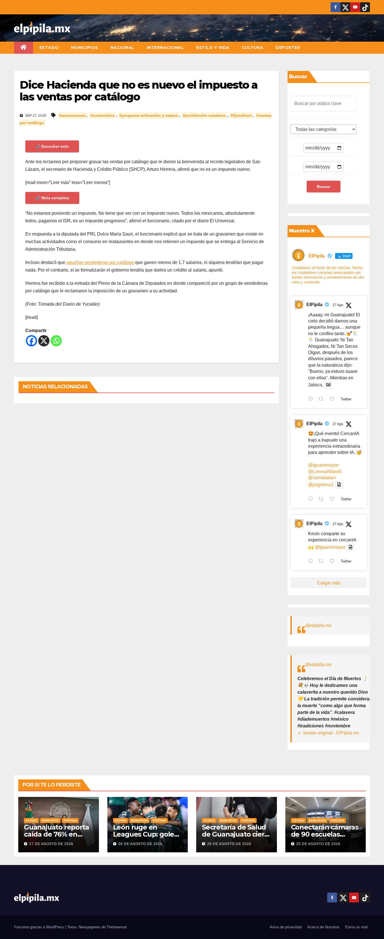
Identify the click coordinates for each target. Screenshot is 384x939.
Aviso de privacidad (286, 927)
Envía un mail (356, 927)
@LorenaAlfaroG (325, 471)
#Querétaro (241, 115)
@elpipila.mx (318, 625)
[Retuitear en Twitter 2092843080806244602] (322, 399)
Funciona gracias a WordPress (39, 927)
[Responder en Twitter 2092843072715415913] (312, 499)
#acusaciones (72, 115)
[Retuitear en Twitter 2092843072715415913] (322, 499)
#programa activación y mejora (148, 115)
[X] (43, 340)
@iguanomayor (323, 465)
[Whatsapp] (56, 340)
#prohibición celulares (204, 115)
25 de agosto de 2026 (318, 844)
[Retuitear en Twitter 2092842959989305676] (322, 562)
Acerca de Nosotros (323, 927)
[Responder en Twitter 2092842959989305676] (312, 562)
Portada (70, 820)
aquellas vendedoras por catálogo (100, 262)
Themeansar (117, 927)
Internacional (165, 47)
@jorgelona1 (321, 484)
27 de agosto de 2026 (51, 844)
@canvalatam (322, 477)
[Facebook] (31, 340)
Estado (49, 47)
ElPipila (314, 304)
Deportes (287, 47)
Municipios (84, 47)
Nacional (122, 47)
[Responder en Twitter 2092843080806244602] (312, 399)
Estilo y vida (212, 47)
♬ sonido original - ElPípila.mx (328, 732)
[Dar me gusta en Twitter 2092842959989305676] (333, 562)
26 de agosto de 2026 (140, 844)
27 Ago (338, 305)
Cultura (252, 47)
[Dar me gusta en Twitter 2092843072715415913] (333, 499)
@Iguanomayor (330, 547)
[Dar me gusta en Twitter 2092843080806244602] (333, 399)
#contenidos (103, 115)
